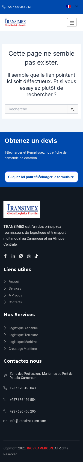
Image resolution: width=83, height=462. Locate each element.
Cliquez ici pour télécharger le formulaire (41, 177)
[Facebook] (6, 256)
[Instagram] (29, 256)
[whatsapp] (21, 256)
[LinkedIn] (14, 256)
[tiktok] (37, 256)
